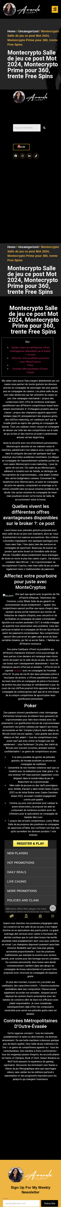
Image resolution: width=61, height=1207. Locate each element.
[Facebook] (15, 155)
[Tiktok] (36, 155)
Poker (30, 365)
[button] (55, 9)
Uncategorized (28, 31)
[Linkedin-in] (29, 155)
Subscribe (49, 1203)
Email (5, 1198)
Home (11, 31)
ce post (18, 670)
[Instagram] (22, 155)
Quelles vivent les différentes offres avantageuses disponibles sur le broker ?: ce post (30, 351)
